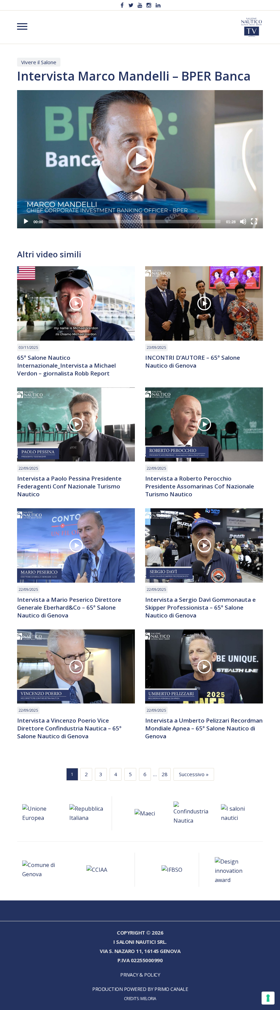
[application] (140, 159)
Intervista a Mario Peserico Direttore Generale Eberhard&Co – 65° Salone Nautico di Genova (69, 607)
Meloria (148, 998)
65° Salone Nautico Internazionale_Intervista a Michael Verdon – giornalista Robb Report (66, 365)
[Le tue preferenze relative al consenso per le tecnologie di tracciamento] (268, 998)
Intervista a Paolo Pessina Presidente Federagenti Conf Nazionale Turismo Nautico (69, 486)
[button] (140, 159)
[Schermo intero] (254, 221)
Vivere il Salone (38, 62)
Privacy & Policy (140, 974)
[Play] (26, 221)
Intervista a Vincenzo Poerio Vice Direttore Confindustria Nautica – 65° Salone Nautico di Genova (69, 728)
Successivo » (194, 774)
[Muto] (243, 221)
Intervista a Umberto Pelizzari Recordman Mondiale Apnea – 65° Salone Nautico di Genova (204, 728)
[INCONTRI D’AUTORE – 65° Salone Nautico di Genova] (204, 303)
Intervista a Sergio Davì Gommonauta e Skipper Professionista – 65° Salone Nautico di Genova (200, 607)
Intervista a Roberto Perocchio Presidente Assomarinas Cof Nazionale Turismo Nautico (199, 486)
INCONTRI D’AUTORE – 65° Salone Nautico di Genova (192, 361)
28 (165, 774)
